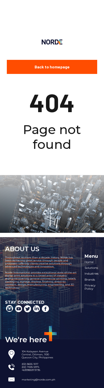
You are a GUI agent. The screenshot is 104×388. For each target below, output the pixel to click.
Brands (90, 279)
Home (89, 262)
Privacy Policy (90, 287)
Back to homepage (52, 66)
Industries (91, 273)
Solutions (91, 267)
